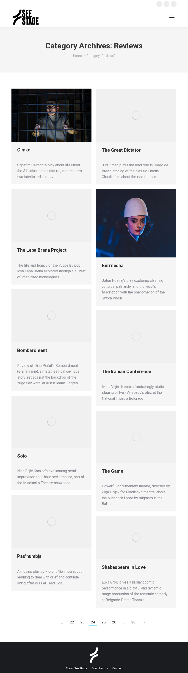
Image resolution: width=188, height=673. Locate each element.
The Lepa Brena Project (41, 250)
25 (104, 622)
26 (114, 622)
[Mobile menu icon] (172, 17)
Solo (22, 456)
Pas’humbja (29, 556)
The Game (112, 471)
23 (82, 622)
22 (72, 622)
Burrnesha (113, 265)
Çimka (23, 150)
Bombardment (32, 350)
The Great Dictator (121, 150)
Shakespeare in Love (124, 567)
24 (93, 622)
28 (133, 622)
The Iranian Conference (126, 371)
